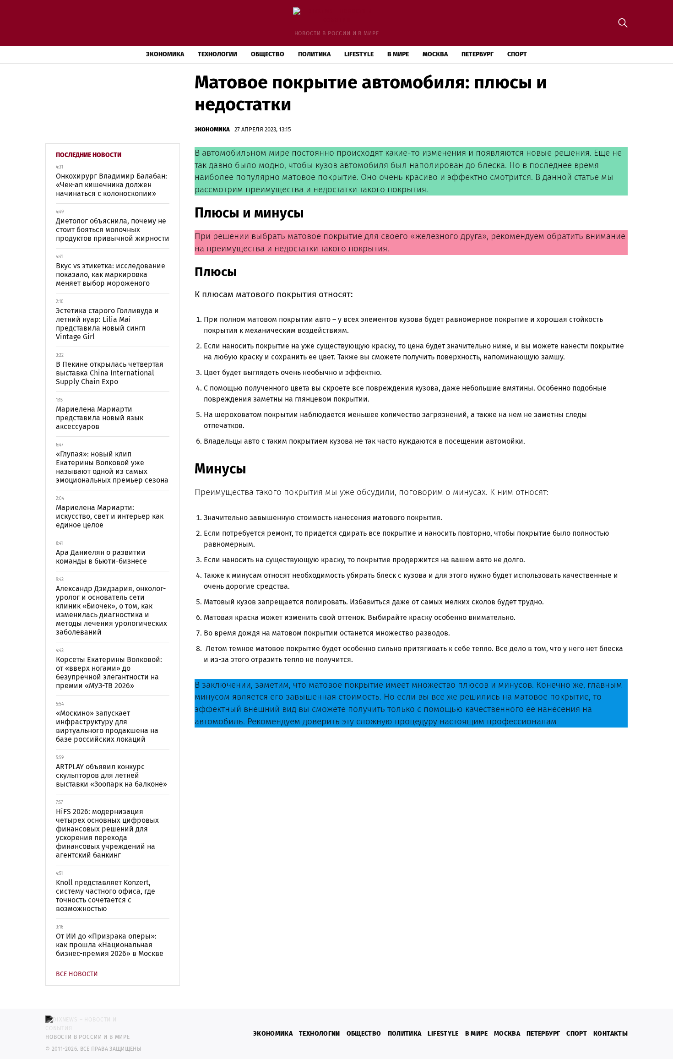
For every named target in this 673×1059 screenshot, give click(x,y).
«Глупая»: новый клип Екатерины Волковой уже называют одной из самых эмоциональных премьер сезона (112, 467)
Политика (314, 54)
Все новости (77, 974)
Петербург (477, 54)
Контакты (610, 1033)
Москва (435, 54)
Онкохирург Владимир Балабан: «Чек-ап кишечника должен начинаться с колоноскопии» (111, 185)
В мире (398, 54)
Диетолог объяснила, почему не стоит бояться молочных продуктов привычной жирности (112, 230)
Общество (267, 54)
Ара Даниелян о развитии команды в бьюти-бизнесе (101, 556)
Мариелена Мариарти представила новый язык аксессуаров (99, 418)
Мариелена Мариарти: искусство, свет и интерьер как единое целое (109, 516)
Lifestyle (359, 54)
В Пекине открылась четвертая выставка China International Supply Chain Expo (109, 373)
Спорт (517, 54)
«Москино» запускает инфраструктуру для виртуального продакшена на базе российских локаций (107, 726)
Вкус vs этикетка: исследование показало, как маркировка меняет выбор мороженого (110, 274)
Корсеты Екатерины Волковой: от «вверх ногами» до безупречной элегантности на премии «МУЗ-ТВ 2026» (109, 672)
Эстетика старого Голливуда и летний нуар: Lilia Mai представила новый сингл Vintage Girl (107, 323)
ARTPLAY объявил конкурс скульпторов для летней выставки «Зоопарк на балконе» (111, 775)
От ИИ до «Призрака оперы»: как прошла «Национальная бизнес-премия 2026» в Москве (109, 945)
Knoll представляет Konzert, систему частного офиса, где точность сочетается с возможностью (105, 895)
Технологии (217, 54)
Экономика (165, 54)
